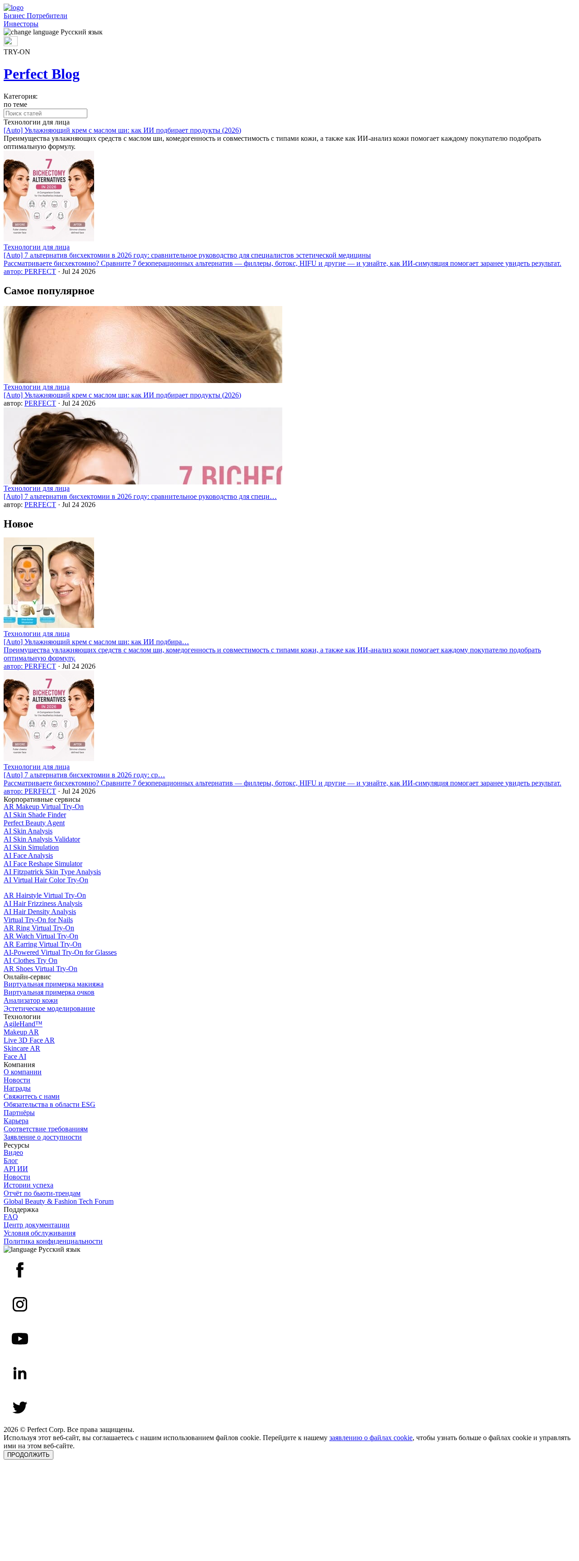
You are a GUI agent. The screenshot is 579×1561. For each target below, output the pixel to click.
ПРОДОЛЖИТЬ (28, 1454)
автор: (14, 271)
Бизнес (15, 15)
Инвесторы (21, 24)
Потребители (47, 15)
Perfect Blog (42, 74)
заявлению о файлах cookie (371, 1437)
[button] (289, 32)
